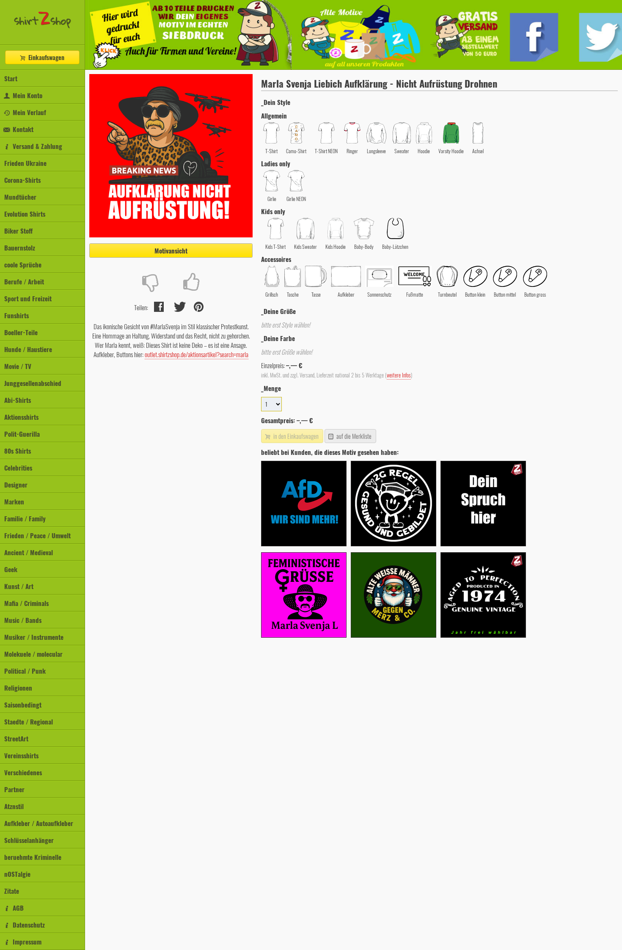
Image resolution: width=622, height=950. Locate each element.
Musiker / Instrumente (33, 637)
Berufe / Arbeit (24, 281)
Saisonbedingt (22, 704)
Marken (14, 501)
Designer (16, 484)
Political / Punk (25, 670)
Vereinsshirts (21, 755)
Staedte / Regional (28, 721)
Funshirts (16, 315)
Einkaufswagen (45, 57)
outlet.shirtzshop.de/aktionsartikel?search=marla (196, 354)
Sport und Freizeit (28, 298)
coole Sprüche (22, 264)
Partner (14, 789)
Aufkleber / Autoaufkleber (38, 823)
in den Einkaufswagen (295, 436)
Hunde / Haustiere (28, 349)
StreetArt (16, 738)
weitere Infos (399, 375)
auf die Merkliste (353, 436)
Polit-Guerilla (22, 433)
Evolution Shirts (24, 213)
